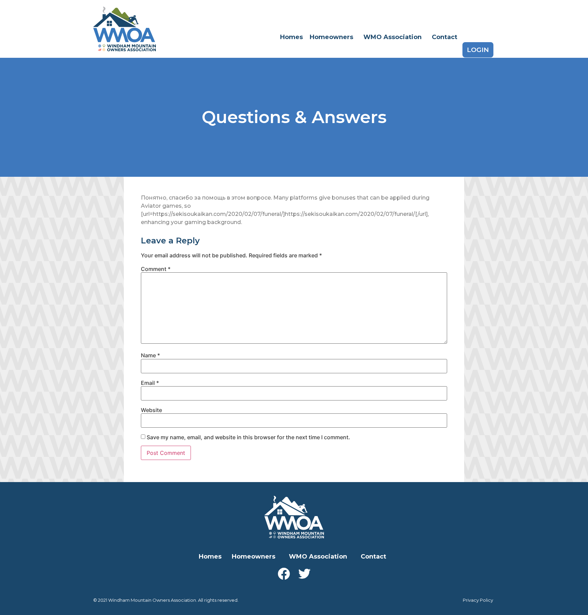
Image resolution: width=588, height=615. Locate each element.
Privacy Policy (478, 600)
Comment (155, 269)
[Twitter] (304, 574)
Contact (444, 37)
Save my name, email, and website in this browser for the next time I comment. (248, 437)
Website (151, 410)
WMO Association (392, 37)
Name (150, 355)
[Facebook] (284, 574)
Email (150, 383)
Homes (291, 37)
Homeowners (331, 37)
